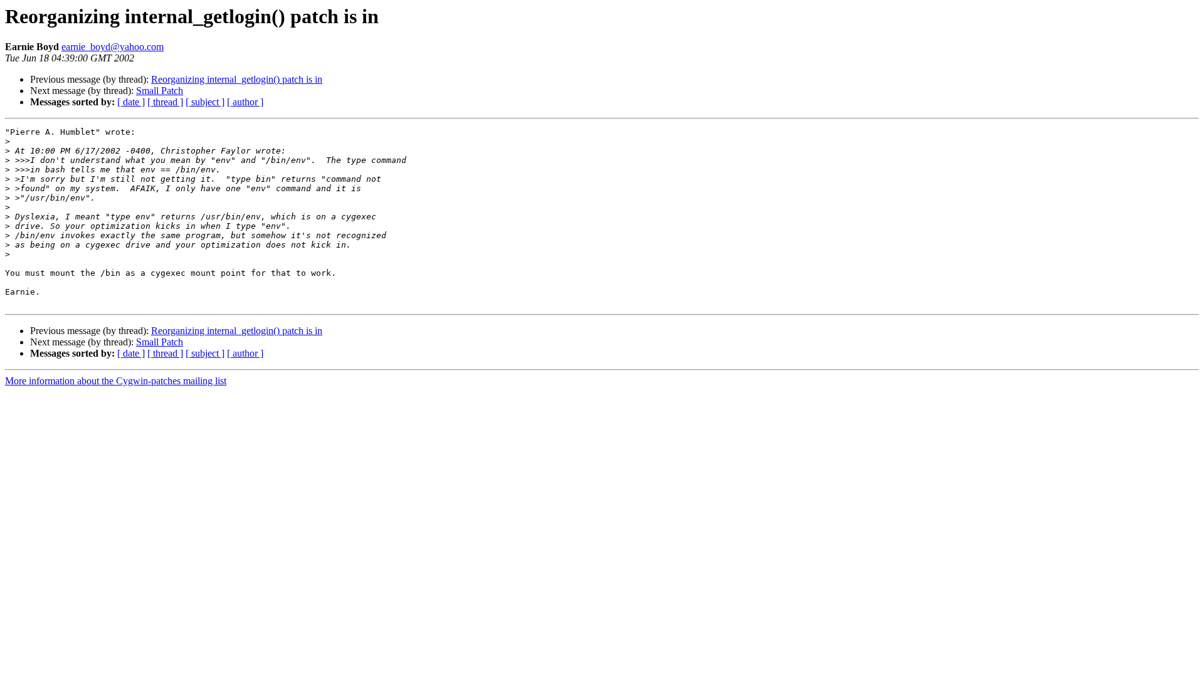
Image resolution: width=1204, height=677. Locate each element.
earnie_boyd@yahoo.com (112, 46)
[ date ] (131, 102)
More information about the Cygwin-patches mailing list (115, 380)
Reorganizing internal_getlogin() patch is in (236, 79)
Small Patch (159, 90)
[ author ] (245, 102)
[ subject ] (205, 102)
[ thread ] (165, 102)
